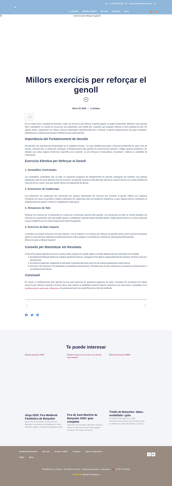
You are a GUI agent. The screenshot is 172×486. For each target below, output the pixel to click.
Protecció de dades (90, 469)
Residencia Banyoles (28, 451)
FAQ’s (21, 457)
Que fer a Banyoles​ (94, 451)
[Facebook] (153, 454)
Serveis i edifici (89, 11)
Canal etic (105, 469)
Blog (126, 11)
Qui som (104, 11)
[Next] (116, 305)
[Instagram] (149, 454)
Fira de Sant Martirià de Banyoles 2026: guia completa (82, 418)
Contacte (116, 11)
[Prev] (55, 305)
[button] (26, 315)
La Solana (73, 11)
